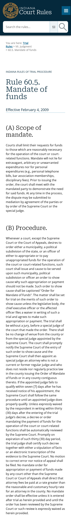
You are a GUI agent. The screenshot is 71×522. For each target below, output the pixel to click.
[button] (54, 27)
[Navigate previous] (36, 44)
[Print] (53, 44)
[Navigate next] (44, 44)
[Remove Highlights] (61, 44)
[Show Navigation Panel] (66, 10)
